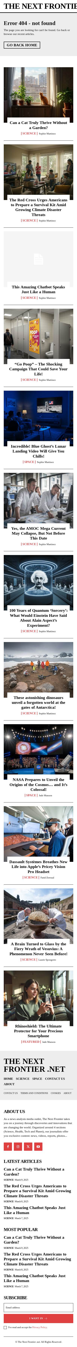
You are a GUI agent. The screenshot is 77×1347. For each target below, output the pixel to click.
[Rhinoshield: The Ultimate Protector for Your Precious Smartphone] (38, 998)
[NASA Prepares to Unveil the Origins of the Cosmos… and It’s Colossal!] (38, 752)
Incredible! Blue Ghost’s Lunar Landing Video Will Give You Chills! (38, 451)
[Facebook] (8, 1147)
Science (29, 133)
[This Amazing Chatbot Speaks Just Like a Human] (38, 259)
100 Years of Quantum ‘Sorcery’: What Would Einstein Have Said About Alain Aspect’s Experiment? (38, 617)
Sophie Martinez (47, 133)
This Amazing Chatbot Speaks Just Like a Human (38, 289)
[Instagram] (18, 1147)
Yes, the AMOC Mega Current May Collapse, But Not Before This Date (38, 533)
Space (29, 462)
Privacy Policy (39, 1327)
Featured (31, 1041)
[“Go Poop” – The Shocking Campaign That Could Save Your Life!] (38, 336)
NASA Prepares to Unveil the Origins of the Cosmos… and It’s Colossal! (38, 784)
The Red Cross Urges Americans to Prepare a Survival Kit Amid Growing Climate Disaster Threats (38, 207)
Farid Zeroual (47, 877)
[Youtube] (38, 1147)
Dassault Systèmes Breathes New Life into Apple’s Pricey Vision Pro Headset (38, 866)
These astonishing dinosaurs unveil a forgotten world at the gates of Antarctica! (38, 702)
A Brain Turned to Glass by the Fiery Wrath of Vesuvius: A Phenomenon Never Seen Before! (38, 949)
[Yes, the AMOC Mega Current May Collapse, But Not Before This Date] (38, 500)
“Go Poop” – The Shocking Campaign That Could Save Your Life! (38, 369)
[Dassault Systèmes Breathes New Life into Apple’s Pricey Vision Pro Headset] (38, 834)
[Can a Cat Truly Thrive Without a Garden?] (38, 95)
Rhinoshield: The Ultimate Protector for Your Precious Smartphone (38, 1031)
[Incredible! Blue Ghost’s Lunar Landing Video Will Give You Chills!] (38, 418)
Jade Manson (45, 795)
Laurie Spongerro (47, 959)
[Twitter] (28, 1147)
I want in (36, 1318)
